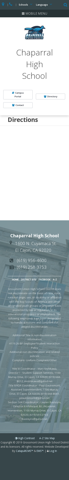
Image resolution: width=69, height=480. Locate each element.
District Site (28, 279)
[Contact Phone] (11, 5)
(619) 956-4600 (32, 260)
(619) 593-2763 (39, 414)
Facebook (44, 279)
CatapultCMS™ (24, 451)
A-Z (55, 279)
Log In (53, 451)
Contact (20, 105)
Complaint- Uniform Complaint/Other (34, 360)
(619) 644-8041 (50, 393)
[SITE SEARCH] (66, 5)
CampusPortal (19, 94)
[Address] (3, 5)
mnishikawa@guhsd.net (38, 381)
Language (42, 4)
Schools (24, 4)
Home (15, 279)
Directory (52, 96)
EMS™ (40, 451)
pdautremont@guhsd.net (34, 398)
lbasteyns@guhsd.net (35, 419)
